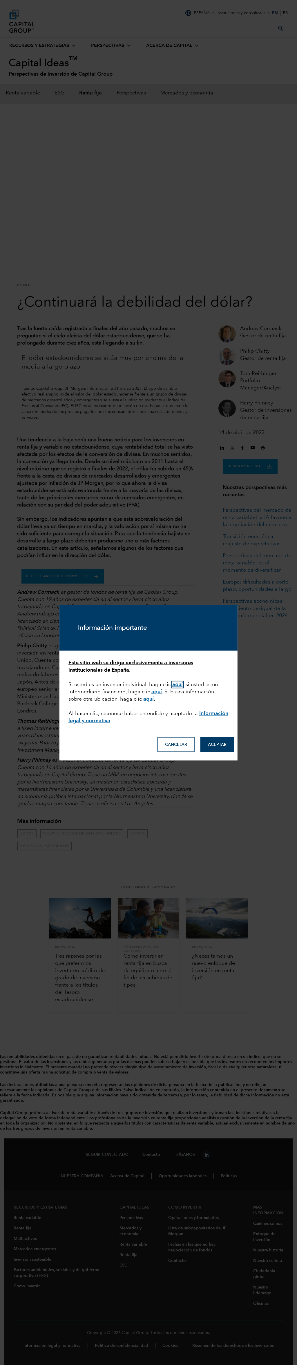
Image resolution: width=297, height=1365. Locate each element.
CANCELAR (176, 745)
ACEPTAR (217, 745)
